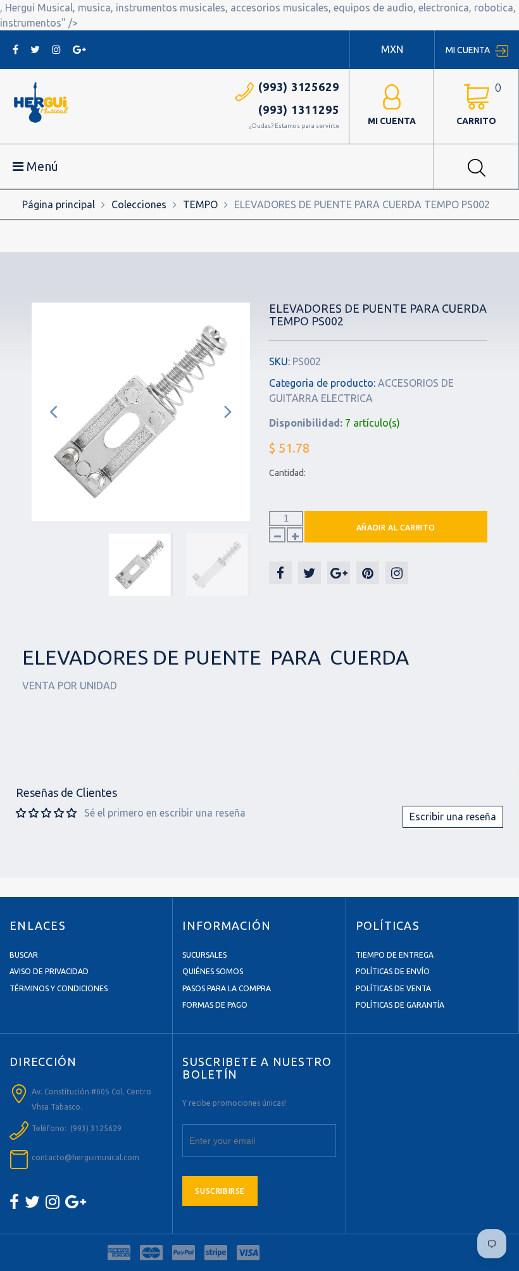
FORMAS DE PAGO (214, 1005)
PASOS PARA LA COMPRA (226, 988)
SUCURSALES (204, 955)
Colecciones (138, 204)
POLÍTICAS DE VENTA (393, 988)
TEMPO (200, 204)
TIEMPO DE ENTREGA (395, 955)
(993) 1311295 (298, 109)
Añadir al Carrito (395, 527)
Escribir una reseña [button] (453, 816)
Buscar (23, 955)
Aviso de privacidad (49, 971)
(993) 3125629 (298, 86)
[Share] (280, 572)
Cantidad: (287, 473)
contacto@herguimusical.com (85, 1157)
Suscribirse (220, 1191)
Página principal (58, 204)
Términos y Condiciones (58, 988)
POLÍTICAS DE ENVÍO (393, 971)
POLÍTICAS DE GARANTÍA (400, 1005)
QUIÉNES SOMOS (212, 971)
